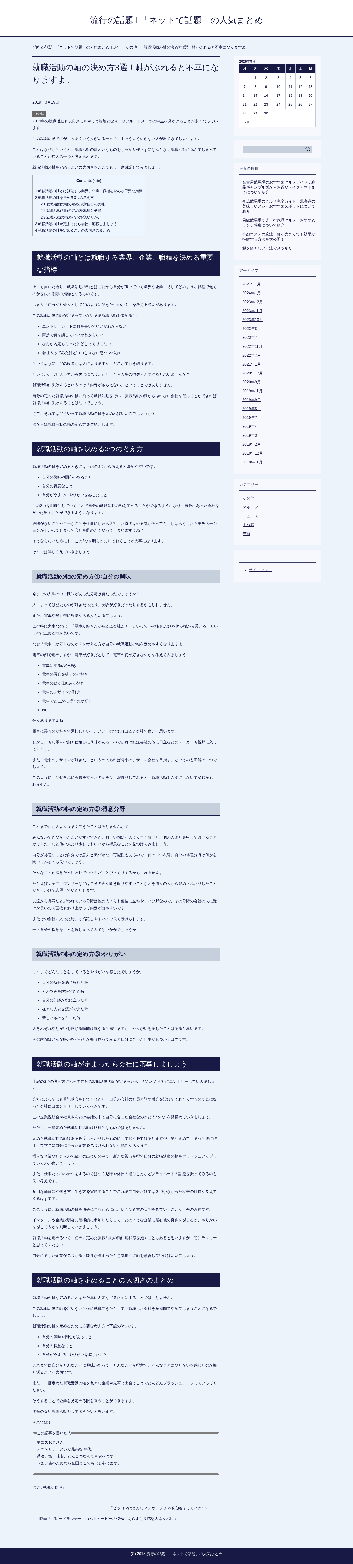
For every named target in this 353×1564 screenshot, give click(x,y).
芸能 (246, 534)
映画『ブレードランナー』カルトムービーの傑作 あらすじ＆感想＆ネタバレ (106, 1519)
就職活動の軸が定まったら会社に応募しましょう (76, 224)
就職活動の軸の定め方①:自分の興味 (73, 204)
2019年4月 (251, 426)
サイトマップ (260, 570)
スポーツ (250, 507)
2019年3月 (251, 435)
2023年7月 (251, 338)
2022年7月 (251, 355)
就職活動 (50, 1487)
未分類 (248, 525)
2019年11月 (252, 391)
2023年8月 (251, 329)
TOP (78, 47)
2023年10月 (252, 320)
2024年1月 (251, 293)
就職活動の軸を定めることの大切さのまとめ (72, 230)
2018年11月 (252, 462)
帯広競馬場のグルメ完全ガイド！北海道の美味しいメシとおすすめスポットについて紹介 (278, 206)
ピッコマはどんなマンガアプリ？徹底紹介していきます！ (163, 1508)
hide (97, 181)
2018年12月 (252, 453)
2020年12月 (252, 373)
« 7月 (246, 122)
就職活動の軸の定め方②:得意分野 (71, 211)
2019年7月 (251, 418)
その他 (39, 113)
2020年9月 (251, 382)
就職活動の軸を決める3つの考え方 (64, 198)
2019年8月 (251, 409)
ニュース (250, 516)
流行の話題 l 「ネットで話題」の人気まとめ (176, 20)
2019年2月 (251, 444)
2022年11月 (252, 346)
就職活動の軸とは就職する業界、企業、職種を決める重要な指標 (88, 191)
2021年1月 (251, 364)
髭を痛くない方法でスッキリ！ (269, 248)
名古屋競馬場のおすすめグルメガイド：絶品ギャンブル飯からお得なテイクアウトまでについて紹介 (278, 187)
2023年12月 (252, 302)
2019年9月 (251, 400)
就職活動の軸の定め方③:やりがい (71, 217)
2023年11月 (252, 311)
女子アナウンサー (63, 883)
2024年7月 (251, 284)
